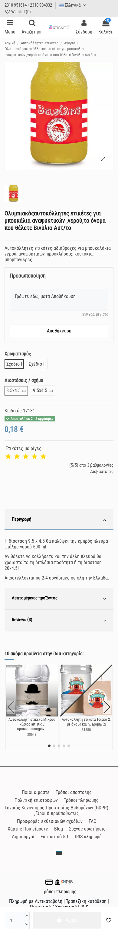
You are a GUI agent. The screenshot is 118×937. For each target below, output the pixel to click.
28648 (31, 734)
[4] (34, 457)
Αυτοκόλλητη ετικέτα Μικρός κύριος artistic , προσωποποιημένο (31, 724)
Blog (58, 829)
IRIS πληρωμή (88, 837)
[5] (43, 457)
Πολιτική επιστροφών (36, 800)
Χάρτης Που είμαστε (28, 829)
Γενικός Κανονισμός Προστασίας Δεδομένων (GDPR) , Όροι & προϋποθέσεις (56, 810)
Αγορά (72, 920)
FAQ (93, 821)
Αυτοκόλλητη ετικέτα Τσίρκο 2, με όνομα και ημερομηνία (86, 721)
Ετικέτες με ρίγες (23, 448)
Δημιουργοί (23, 837)
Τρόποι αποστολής (74, 792)
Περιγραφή (21, 519)
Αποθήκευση (59, 331)
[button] (49, 746)
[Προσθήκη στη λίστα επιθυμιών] (108, 920)
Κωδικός (13, 411)
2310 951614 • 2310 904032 (28, 5)
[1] (8, 457)
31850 (86, 729)
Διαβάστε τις (101, 471)
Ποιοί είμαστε (36, 792)
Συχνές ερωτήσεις (87, 829)
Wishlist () (20, 11)
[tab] (59, 520)
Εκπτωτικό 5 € (55, 837)
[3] (25, 457)
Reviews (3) (22, 619)
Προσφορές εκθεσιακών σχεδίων (50, 821)
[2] (17, 457)
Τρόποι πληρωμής (81, 800)
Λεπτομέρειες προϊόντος (34, 598)
